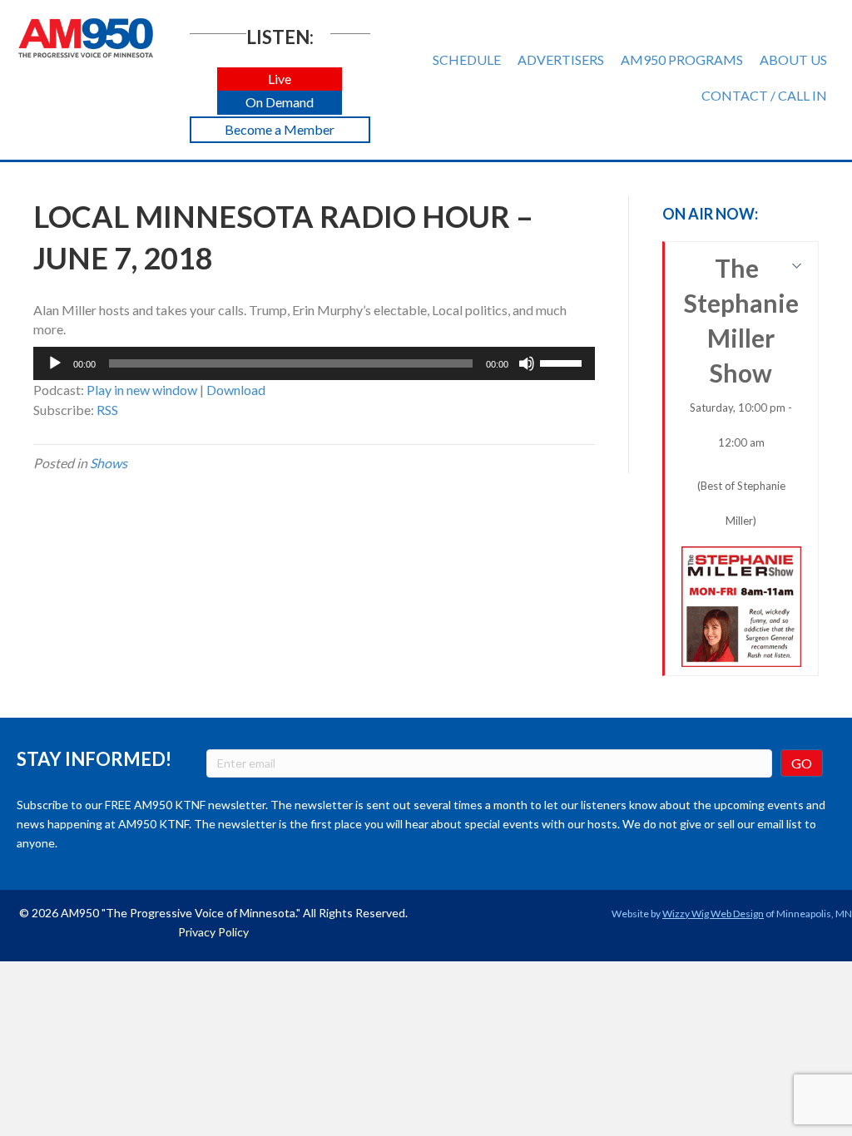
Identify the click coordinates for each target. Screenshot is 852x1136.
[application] (314, 363)
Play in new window (142, 390)
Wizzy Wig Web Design (713, 913)
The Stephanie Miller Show (741, 390)
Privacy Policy (213, 932)
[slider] (563, 362)
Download (235, 390)
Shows (108, 463)
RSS (107, 409)
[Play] (55, 363)
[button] (279, 79)
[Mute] (526, 363)
